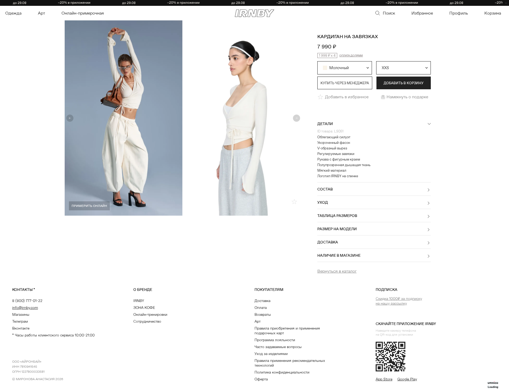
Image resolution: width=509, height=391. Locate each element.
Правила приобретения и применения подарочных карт (287, 330)
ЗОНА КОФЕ (144, 307)
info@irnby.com (25, 307)
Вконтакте (20, 328)
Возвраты (262, 314)
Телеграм (20, 321)
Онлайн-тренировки (150, 314)
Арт (257, 321)
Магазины (20, 314)
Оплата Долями (351, 55)
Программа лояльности (274, 339)
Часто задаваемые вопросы (278, 346)
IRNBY (138, 300)
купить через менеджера (345, 83)
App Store (384, 379)
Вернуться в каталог (337, 271)
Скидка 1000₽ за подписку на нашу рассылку (399, 301)
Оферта (261, 379)
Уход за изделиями (271, 353)
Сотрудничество (147, 321)
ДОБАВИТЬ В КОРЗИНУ (403, 83)
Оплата (260, 307)
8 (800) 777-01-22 (27, 300)
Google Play (407, 379)
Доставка (262, 300)
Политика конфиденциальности (281, 372)
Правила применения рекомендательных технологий (289, 363)
